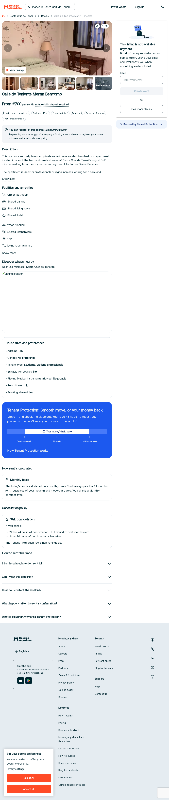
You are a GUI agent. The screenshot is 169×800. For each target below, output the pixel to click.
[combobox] (22, 651)
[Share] (97, 26)
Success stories (67, 763)
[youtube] (152, 667)
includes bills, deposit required (52, 104)
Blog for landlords (68, 770)
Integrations (65, 777)
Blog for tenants (104, 668)
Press (61, 660)
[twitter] (152, 649)
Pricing (98, 653)
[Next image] (106, 48)
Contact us (101, 693)
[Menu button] (153, 7)
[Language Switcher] (162, 7)
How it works (102, 646)
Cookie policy (65, 689)
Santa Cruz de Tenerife (23, 16)
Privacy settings (15, 769)
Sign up (139, 7)
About (61, 646)
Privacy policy (66, 682)
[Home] (12, 7)
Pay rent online (103, 660)
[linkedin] (152, 658)
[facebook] (152, 640)
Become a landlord (68, 730)
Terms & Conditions (69, 675)
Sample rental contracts (71, 784)
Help (97, 686)
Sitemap (63, 697)
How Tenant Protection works (27, 450)
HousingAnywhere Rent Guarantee (71, 739)
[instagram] (152, 676)
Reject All (29, 777)
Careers (62, 653)
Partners (63, 668)
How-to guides (66, 755)
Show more (8, 178)
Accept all (28, 789)
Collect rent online (68, 748)
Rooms (45, 16)
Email (123, 73)
